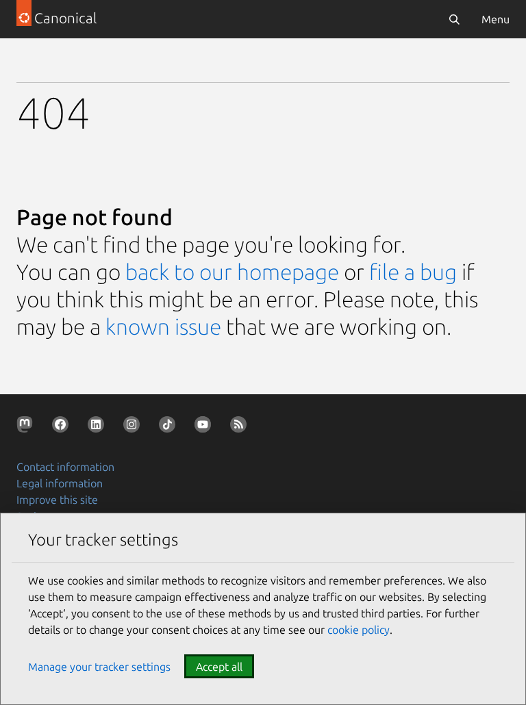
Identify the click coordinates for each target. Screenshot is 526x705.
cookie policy (358, 630)
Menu (495, 19)
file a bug (413, 271)
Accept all (219, 667)
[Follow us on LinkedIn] (99, 427)
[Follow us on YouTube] (205, 427)
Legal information (59, 483)
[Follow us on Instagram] (134, 427)
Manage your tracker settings (99, 667)
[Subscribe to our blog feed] (241, 427)
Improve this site (57, 500)
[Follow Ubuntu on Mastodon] (27, 427)
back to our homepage (232, 271)
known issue (163, 326)
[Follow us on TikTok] (170, 427)
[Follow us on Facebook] (63, 427)
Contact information (65, 467)
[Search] (454, 19)
